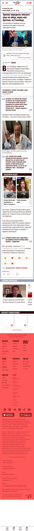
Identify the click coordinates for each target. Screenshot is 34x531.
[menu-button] (3, 3)
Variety (13, 63)
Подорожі (15, 368)
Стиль (24, 348)
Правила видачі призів (16, 397)
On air (25, 358)
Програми (4, 380)
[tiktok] (24, 409)
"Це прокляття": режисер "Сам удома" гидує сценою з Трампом (15, 91)
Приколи (15, 343)
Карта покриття (6, 385)
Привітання (15, 363)
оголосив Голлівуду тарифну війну (15, 75)
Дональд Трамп (10, 268)
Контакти (15, 399)
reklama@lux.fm (7, 480)
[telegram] (3, 274)
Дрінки (3, 363)
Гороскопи (15, 348)
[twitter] (12, 274)
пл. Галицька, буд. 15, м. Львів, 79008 (14, 486)
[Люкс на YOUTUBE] (6, 2)
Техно (14, 366)
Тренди (25, 350)
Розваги (16, 341)
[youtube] (29, 409)
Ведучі (3, 377)
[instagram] (9, 409)
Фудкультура (5, 370)
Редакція (15, 404)
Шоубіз (5, 341)
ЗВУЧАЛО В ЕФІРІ (27, 366)
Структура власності (15, 382)
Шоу (3, 348)
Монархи (4, 343)
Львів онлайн (5, 387)
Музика (4, 353)
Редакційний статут (16, 389)
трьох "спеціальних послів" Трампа (13, 247)
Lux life (5, 375)
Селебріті (4, 346)
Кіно (3, 268)
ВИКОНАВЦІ (25, 363)
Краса (24, 345)
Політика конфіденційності (17, 386)
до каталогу (17, 330)
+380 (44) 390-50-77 (9, 468)
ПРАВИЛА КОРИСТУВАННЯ (16, 378)
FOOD (4, 358)
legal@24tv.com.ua (8, 474)
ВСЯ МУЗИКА (26, 361)
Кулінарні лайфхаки (4, 367)
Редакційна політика (15, 393)
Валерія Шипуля (6, 10)
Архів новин (15, 402)
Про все (14, 361)
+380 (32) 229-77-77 (8, 463)
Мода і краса (25, 342)
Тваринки (15, 346)
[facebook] (8, 274)
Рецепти (4, 361)
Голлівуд (18, 268)
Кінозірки (24, 268)
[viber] (17, 274)
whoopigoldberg (6, 153)
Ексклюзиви (5, 351)
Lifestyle (16, 358)
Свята (14, 351)
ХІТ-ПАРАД (25, 368)
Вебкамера (4, 382)
